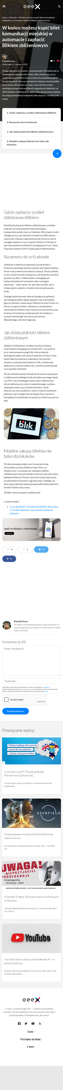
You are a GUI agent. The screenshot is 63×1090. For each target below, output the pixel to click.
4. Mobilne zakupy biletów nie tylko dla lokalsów (28, 143)
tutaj (46, 691)
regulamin (46, 687)
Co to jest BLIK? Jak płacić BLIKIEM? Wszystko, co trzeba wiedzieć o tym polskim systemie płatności (34, 510)
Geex (4, 17)
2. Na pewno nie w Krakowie (22, 122)
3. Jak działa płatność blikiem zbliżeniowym (30, 131)
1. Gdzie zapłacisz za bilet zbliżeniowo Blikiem (31, 112)
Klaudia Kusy (8, 61)
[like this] (58, 61)
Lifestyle (13, 17)
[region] (31, 182)
